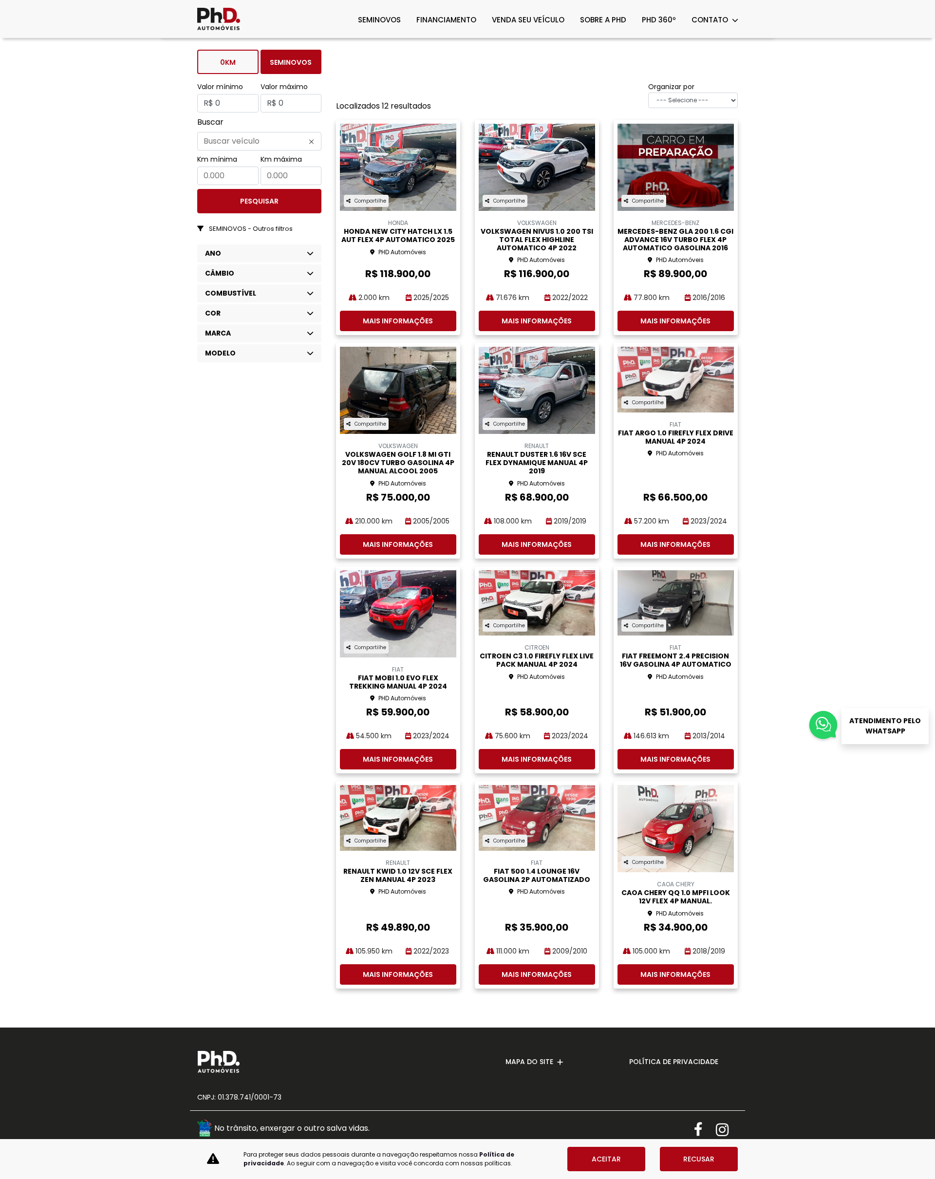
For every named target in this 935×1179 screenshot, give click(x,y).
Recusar (698, 1159)
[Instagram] (727, 1130)
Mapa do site (529, 1062)
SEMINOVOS (379, 20)
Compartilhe (370, 201)
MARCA (218, 333)
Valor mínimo (220, 87)
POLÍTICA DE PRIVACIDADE (673, 1062)
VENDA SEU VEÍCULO (528, 20)
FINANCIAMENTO (446, 20)
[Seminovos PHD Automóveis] (218, 19)
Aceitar (606, 1159)
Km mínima (217, 159)
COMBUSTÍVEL (230, 293)
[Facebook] (705, 1130)
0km (228, 62)
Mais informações (398, 321)
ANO (213, 253)
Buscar (210, 122)
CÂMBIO (219, 273)
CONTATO (711, 20)
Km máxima (281, 159)
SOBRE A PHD (603, 20)
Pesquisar (259, 201)
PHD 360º (659, 20)
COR (213, 313)
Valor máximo (284, 87)
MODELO (220, 353)
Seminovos (291, 62)
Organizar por (671, 87)
